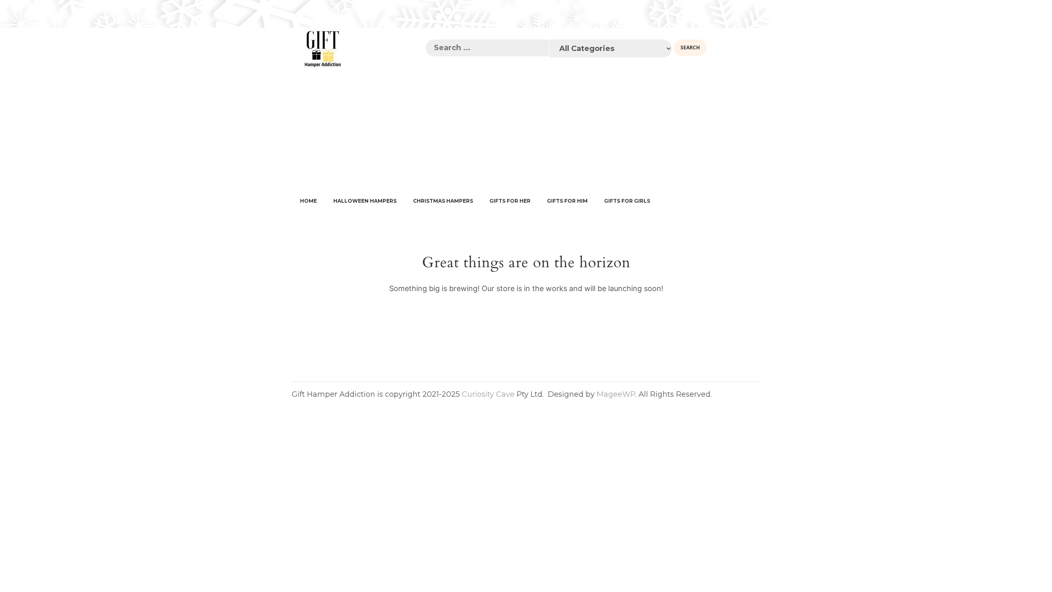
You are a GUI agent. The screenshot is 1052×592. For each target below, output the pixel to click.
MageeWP (616, 394)
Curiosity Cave (488, 394)
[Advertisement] (526, 130)
